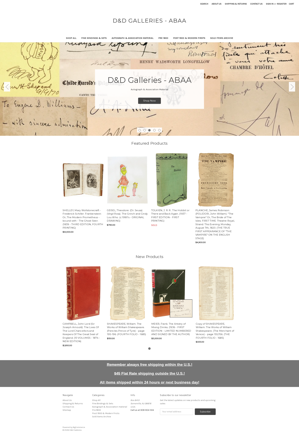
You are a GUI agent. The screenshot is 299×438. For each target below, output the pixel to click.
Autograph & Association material (132, 38)
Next (292, 87)
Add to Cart (83, 182)
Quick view (83, 177)
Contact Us (256, 3)
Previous (7, 87)
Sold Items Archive (221, 38)
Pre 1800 (163, 38)
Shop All (71, 38)
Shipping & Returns (236, 3)
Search (204, 3)
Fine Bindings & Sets (94, 38)
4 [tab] (154, 130)
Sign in (269, 3)
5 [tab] (159, 130)
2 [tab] (144, 130)
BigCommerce (79, 427)
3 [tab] (149, 130)
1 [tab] (139, 130)
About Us (216, 3)
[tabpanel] (149, 89)
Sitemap (67, 410)
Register (282, 3)
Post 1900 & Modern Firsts (189, 38)
